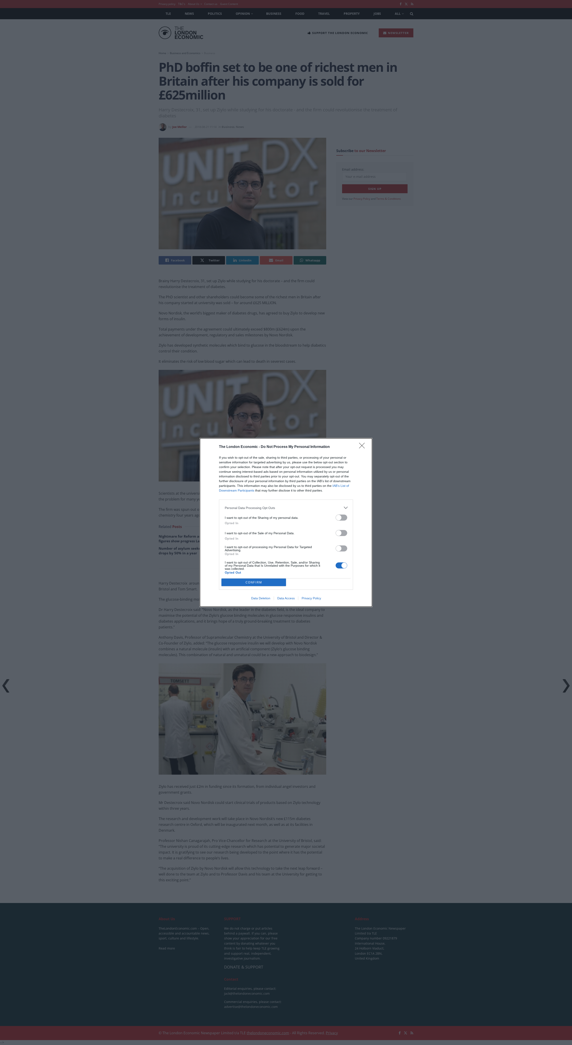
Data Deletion (260, 598)
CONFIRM (254, 582)
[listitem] (286, 507)
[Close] (363, 447)
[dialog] (286, 522)
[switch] (341, 518)
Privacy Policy (311, 598)
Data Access (286, 598)
